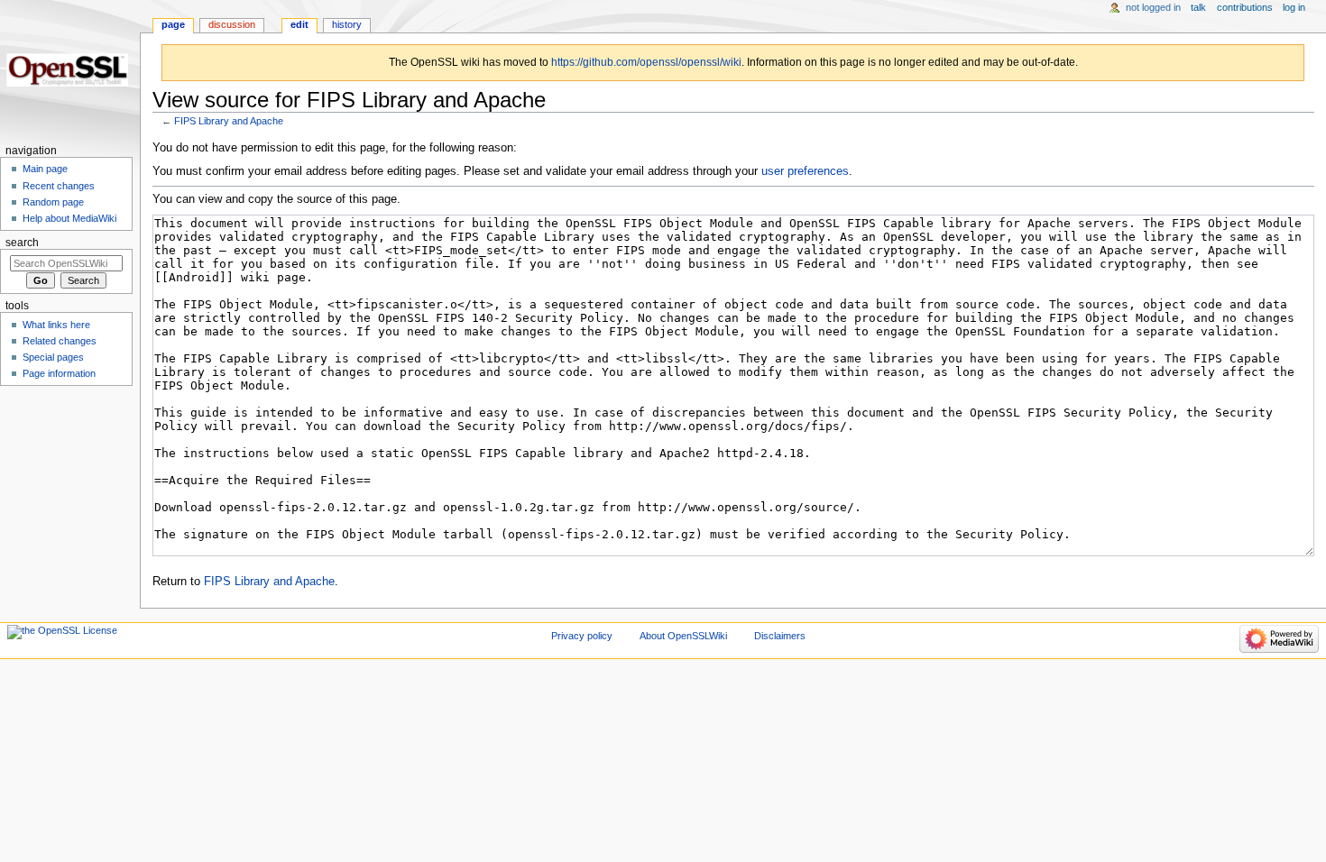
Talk (1198, 7)
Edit (299, 24)
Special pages (53, 357)
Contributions (1245, 7)
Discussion (231, 24)
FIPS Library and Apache (228, 120)
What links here (56, 324)
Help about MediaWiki (69, 218)
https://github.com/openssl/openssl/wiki (646, 62)
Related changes (60, 340)
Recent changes (59, 185)
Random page (53, 202)
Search (22, 242)
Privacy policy (581, 635)
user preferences (805, 171)
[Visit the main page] (70, 70)
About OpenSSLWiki (683, 635)
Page (173, 24)
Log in (1294, 7)
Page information (59, 373)
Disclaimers (780, 635)
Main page (45, 168)
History (347, 24)
